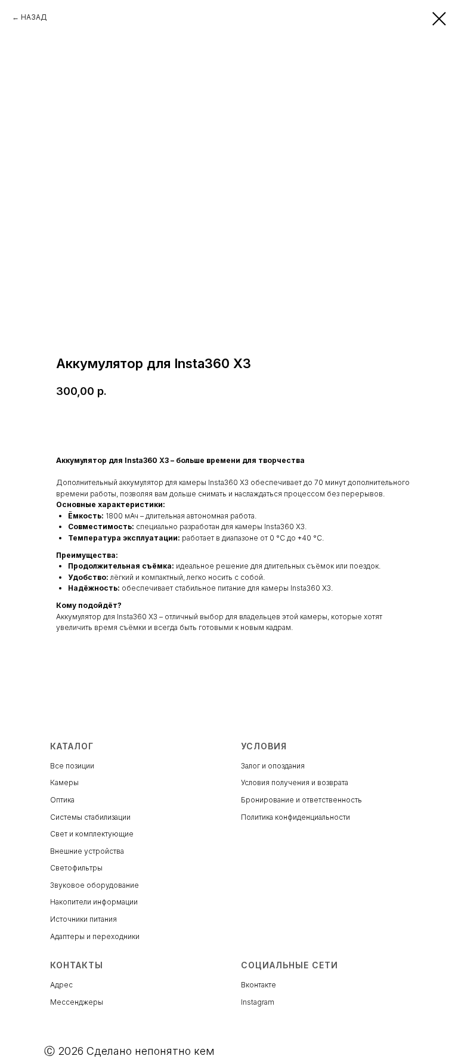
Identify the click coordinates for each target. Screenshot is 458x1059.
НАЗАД (34, 17)
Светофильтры (76, 867)
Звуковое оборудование (94, 885)
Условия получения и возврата (294, 782)
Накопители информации (94, 901)
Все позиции (72, 765)
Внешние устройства (87, 851)
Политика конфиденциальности (295, 817)
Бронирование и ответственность (301, 799)
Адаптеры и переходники (95, 936)
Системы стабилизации (90, 817)
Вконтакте (258, 984)
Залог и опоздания (273, 765)
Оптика (62, 799)
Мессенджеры (76, 1002)
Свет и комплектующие (92, 833)
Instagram (257, 1002)
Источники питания (83, 919)
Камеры (64, 782)
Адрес (61, 984)
